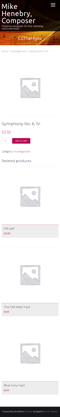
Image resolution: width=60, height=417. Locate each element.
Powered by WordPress (13, 411)
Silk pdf (9, 228)
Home (5, 51)
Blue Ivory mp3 (14, 385)
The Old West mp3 (17, 307)
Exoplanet (38, 411)
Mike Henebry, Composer (19, 13)
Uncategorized (18, 51)
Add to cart (21, 140)
